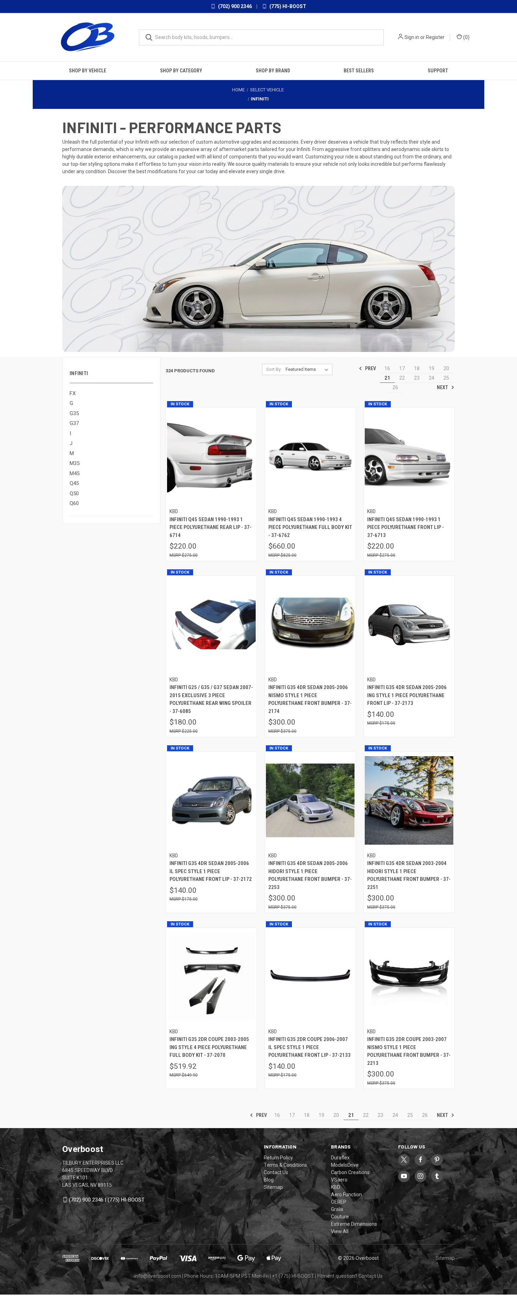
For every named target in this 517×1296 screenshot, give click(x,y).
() (466, 37)
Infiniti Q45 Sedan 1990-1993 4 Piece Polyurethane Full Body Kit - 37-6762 (310, 527)
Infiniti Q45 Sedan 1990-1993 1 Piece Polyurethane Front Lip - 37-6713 (405, 527)
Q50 (74, 493)
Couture (340, 1216)
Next (443, 387)
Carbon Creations (350, 1172)
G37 (74, 423)
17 (402, 368)
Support (438, 70)
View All (340, 1231)
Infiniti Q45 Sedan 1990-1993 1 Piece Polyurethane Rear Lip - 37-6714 (210, 527)
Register (435, 37)
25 (446, 378)
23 (417, 378)
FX (73, 393)
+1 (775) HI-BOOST (293, 1276)
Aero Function (346, 1194)
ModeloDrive (345, 1165)
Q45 (74, 483)
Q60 (74, 503)
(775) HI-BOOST (287, 6)
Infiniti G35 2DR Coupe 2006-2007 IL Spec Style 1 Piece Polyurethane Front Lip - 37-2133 (309, 1047)
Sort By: (274, 369)
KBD (335, 1187)
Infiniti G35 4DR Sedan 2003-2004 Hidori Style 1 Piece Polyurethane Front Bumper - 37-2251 (409, 875)
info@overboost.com (157, 1276)
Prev (370, 368)
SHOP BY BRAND (273, 70)
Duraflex (340, 1157)
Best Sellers (359, 70)
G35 (74, 413)
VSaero (339, 1180)
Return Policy (278, 1157)
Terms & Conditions (285, 1165)
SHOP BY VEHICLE (87, 70)
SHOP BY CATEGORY (181, 70)
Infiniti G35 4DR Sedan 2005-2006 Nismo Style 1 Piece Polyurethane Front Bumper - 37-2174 (310, 699)
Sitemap (273, 1187)
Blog (269, 1180)
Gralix (337, 1209)
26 (395, 387)
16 (387, 368)
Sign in (411, 37)
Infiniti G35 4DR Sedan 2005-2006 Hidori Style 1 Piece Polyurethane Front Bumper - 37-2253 (310, 875)
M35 (74, 463)
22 (402, 378)
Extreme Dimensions (354, 1224)
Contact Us (276, 1172)
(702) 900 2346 (234, 6)
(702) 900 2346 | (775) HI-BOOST (107, 1200)
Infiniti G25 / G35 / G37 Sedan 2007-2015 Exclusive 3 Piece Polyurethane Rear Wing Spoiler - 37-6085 (211, 699)
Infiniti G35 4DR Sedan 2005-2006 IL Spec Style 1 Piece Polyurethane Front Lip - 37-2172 (211, 871)
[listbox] (308, 369)
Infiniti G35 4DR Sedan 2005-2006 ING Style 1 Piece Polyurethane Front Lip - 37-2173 (407, 695)
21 (387, 378)
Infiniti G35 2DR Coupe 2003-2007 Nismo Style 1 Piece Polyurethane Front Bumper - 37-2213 (409, 1051)
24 (431, 378)
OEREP (338, 1202)
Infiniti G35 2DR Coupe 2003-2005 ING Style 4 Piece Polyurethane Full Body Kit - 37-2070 (209, 1047)
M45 (74, 473)
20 (446, 368)
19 (431, 368)
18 (417, 368)
